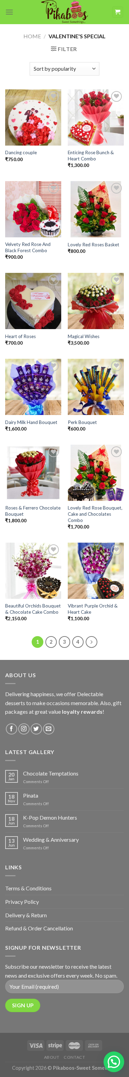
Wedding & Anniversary (51, 839)
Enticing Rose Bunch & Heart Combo (91, 155)
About (52, 1057)
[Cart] (117, 12)
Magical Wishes (83, 336)
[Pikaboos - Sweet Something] (64, 12)
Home (32, 36)
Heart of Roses (20, 336)
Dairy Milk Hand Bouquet (31, 422)
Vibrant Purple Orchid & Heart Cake (93, 609)
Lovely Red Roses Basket (93, 244)
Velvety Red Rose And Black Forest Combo (28, 247)
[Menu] (9, 11)
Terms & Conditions (28, 888)
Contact (74, 1057)
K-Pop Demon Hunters (50, 817)
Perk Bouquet (82, 422)
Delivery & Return (26, 915)
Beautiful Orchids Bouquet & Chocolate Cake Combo (33, 609)
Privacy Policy (22, 901)
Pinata (30, 795)
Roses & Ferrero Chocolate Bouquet (33, 511)
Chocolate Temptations (50, 773)
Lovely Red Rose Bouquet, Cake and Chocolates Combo (95, 514)
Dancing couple (21, 152)
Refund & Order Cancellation (39, 928)
